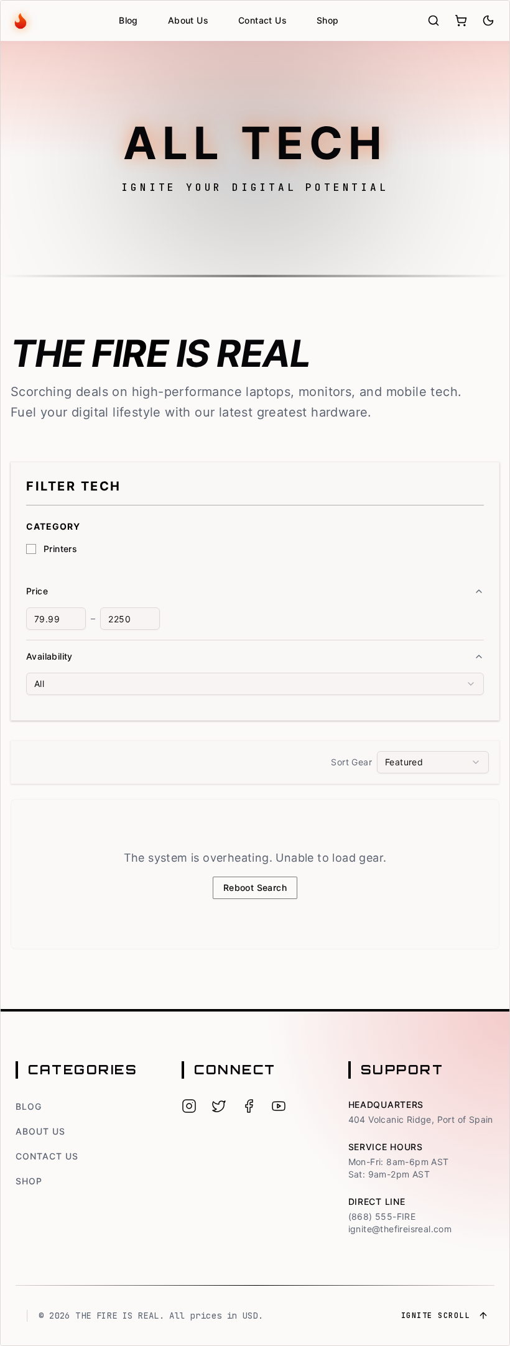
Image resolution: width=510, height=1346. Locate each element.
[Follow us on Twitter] (218, 1106)
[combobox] (255, 684)
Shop (328, 20)
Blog (128, 20)
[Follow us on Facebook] (248, 1106)
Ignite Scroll (435, 1316)
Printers (60, 548)
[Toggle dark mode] (488, 20)
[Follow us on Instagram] (189, 1106)
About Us (188, 20)
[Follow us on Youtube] (278, 1106)
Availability (49, 656)
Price (37, 591)
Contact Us (262, 20)
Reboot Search (255, 887)
